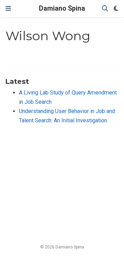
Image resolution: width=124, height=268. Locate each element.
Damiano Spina (62, 8)
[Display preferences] (116, 9)
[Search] (105, 9)
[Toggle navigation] (8, 8)
